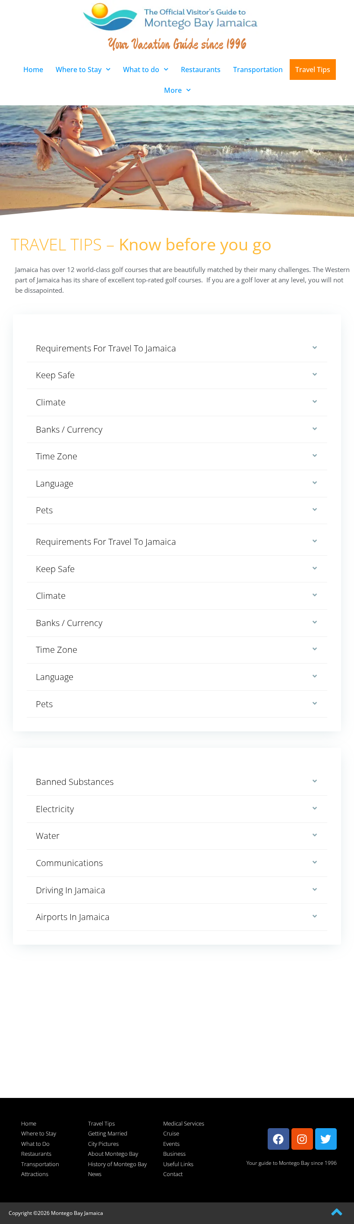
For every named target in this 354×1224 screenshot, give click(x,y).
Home (33, 69)
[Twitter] (326, 1139)
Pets (44, 510)
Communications (69, 863)
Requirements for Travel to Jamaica (106, 348)
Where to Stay (78, 69)
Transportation (258, 69)
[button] (177, 348)
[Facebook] (278, 1139)
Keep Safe (55, 375)
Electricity (55, 809)
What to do (141, 69)
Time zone (56, 456)
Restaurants (201, 69)
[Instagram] (302, 1139)
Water (48, 835)
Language (54, 483)
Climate (51, 402)
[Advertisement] (177, 1037)
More (173, 90)
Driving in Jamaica (70, 890)
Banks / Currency (69, 429)
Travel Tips (312, 69)
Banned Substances (75, 782)
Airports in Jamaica (73, 917)
